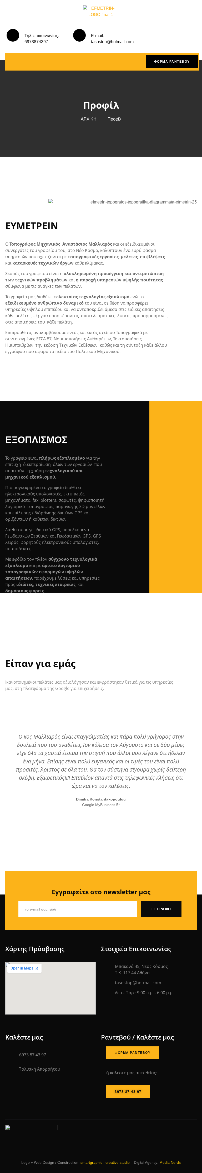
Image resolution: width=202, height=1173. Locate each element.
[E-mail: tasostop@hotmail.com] (79, 35)
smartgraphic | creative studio (105, 1162)
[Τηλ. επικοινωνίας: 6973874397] (13, 35)
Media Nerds (170, 1162)
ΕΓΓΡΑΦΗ (161, 909)
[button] (10, 774)
